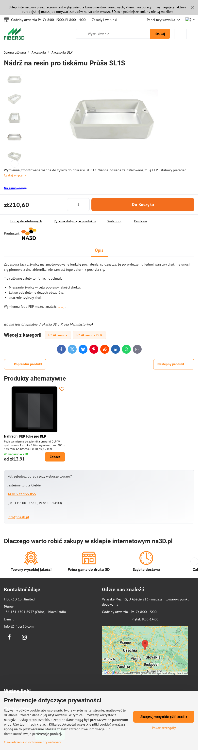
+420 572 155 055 (22, 494)
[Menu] (192, 34)
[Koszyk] (180, 34)
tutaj (61, 306)
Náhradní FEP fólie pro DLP (25, 436)
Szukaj (160, 34)
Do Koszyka (143, 204)
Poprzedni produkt (28, 364)
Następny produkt (170, 364)
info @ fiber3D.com (19, 626)
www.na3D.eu (110, 11)
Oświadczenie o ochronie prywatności (32, 742)
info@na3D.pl (18, 517)
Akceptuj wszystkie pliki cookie (163, 716)
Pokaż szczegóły (164, 728)
